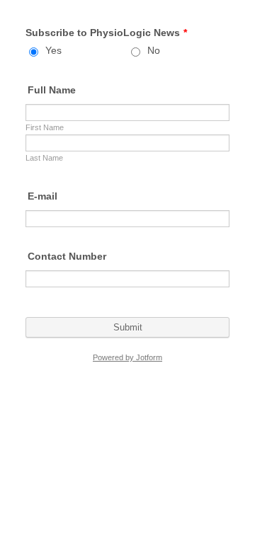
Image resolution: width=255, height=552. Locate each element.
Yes (53, 50)
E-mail (42, 196)
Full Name (52, 90)
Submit (127, 327)
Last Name (44, 158)
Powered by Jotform (127, 357)
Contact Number (67, 256)
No (153, 50)
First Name (45, 127)
